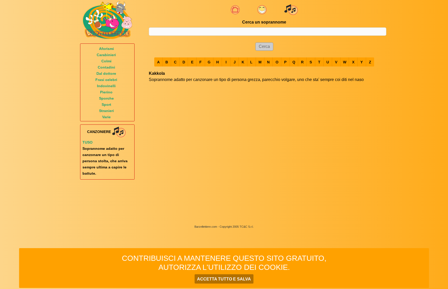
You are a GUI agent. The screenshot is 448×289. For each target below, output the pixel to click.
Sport (106, 104)
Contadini (106, 67)
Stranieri (106, 111)
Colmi (106, 61)
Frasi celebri (106, 80)
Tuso (87, 142)
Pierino (106, 92)
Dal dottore (106, 73)
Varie (106, 117)
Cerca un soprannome (264, 22)
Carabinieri (106, 55)
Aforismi (106, 49)
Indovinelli (106, 86)
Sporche (106, 98)
